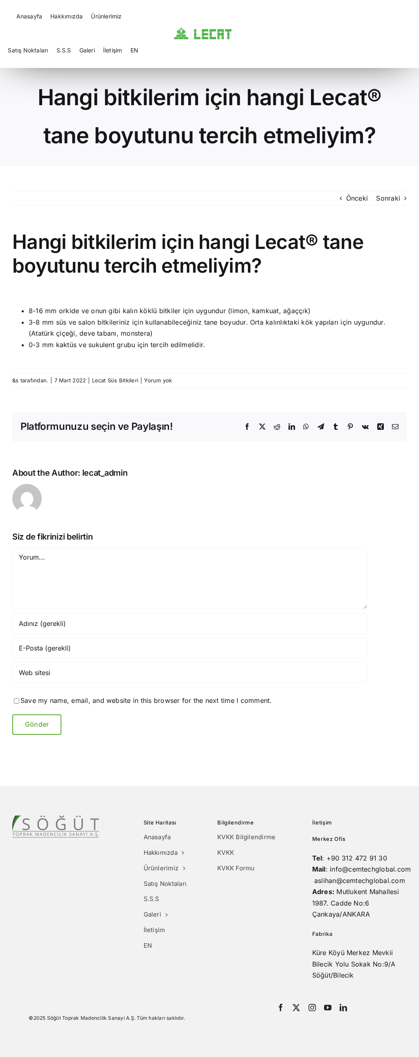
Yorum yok (158, 380)
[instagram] (312, 1007)
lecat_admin (105, 473)
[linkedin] (343, 1007)
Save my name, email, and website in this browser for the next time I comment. (146, 700)
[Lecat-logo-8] (203, 30)
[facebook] (280, 1007)
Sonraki (388, 198)
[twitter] (296, 1007)
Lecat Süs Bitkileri (115, 380)
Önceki (357, 198)
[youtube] (327, 1007)
